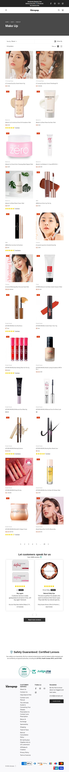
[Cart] (63, 10)
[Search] (59, 10)
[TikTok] (63, 3)
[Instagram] (55, 3)
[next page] (48, 544)
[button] (12, 41)
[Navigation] (6, 10)
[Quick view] (31, 77)
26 (44, 544)
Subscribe (56, 701)
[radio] (58, 46)
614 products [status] (10, 46)
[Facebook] (51, 3)
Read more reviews (34, 620)
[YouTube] (59, 3)
